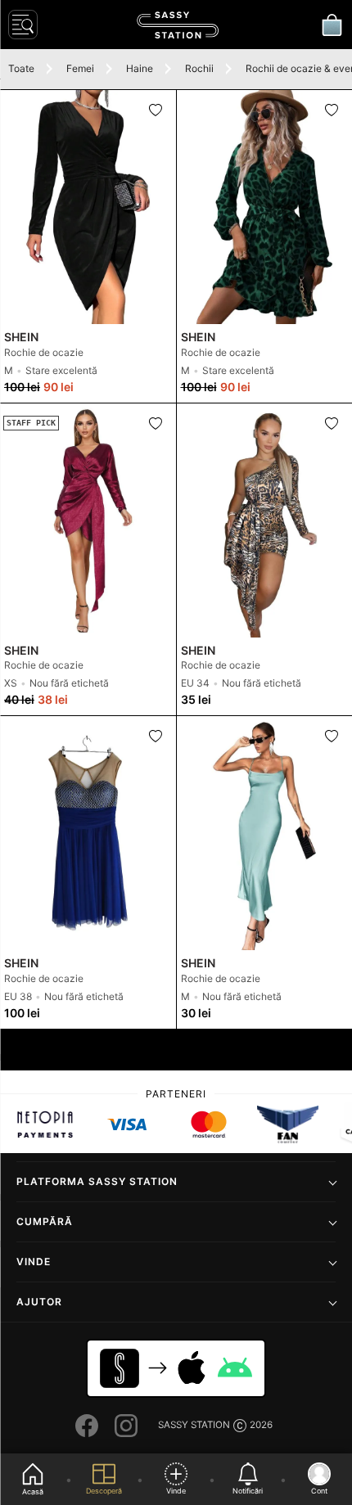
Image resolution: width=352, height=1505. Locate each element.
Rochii (199, 68)
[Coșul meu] (331, 24)
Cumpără (44, 1221)
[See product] (88, 207)
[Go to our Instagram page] (126, 1425)
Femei (80, 68)
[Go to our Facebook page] (86, 1425)
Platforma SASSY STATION (97, 1181)
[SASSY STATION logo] (178, 24)
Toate (21, 68)
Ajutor (39, 1301)
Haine (139, 68)
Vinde (33, 1261)
